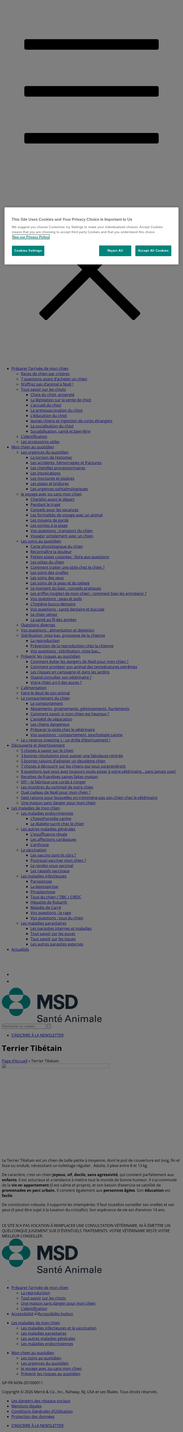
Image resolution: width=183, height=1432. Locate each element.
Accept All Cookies (153, 250)
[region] (91, 236)
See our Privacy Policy (31, 237)
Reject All (115, 250)
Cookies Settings (28, 250)
